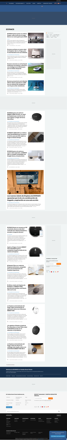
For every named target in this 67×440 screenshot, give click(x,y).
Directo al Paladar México (33, 433)
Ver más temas (9, 407)
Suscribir (58, 263)
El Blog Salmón (57, 419)
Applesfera (8, 422)
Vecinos (51, 34)
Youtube (58, 3)
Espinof (23, 421)
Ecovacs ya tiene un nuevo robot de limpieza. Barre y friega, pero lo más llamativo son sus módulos (17, 50)
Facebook (49, 271)
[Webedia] (58, 0)
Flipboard (55, 3)
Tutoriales (17, 400)
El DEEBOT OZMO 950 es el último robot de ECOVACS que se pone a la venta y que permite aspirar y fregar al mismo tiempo (17, 135)
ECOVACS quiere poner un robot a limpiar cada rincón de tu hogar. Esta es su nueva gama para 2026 (17, 35)
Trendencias (48, 419)
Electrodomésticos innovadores (13, 54)
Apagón (47, 35)
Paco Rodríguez (12, 45)
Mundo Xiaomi (8, 426)
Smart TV (41, 375)
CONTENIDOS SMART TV (20, 3)
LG (50, 35)
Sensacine (24, 419)
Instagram (57, 3)
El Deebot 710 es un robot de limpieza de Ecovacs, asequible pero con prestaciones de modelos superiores (16, 267)
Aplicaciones (9, 234)
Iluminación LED (36, 375)
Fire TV (47, 34)
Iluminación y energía (9, 400)
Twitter (60, 3)
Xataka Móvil (8, 421)
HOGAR (34, 3)
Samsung (53, 35)
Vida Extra (15, 421)
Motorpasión (40, 419)
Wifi (25, 404)
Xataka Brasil (8, 433)
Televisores (13, 375)
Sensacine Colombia (24, 434)
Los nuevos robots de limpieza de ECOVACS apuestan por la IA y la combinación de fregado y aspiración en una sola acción (24, 198)
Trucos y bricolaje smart (28, 401)
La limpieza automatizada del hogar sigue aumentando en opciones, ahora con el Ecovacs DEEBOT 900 (16, 308)
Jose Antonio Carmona (13, 60)
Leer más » (12, 58)
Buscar (59, 411)
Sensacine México (25, 432)
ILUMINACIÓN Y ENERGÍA (47, 3)
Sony (57, 35)
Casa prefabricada (56, 34)
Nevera (52, 37)
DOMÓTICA (39, 3)
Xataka (7, 419)
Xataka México (8, 432)
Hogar (26, 397)
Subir (58, 415)
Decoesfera (48, 421)
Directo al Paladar (33, 419)
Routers (7, 404)
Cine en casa (18, 404)
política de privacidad (47, 400)
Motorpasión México (40, 433)
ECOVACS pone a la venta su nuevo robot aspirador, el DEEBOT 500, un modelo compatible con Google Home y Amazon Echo (17, 153)
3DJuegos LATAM (16, 432)
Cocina (55, 37)
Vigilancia (47, 37)
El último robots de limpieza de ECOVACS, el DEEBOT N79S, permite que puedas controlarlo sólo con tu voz (16, 287)
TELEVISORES (11, 3)
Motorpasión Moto (41, 421)
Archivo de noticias (11, 364)
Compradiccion (49, 422)
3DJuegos (15, 419)
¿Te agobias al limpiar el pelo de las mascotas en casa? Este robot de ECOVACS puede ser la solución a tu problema (17, 328)
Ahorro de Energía (30, 375)
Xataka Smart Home (8, 424)
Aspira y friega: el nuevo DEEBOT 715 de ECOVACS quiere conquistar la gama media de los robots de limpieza (17, 249)
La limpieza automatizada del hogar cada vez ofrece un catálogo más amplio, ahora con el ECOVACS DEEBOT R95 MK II (16, 346)
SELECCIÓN (28, 3)
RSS (56, 271)
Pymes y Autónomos (56, 422)
